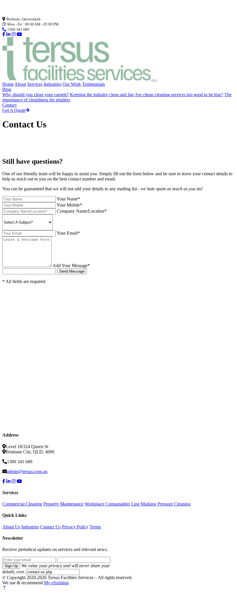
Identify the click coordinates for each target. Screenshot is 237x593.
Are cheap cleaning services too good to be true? (179, 94)
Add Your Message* (71, 265)
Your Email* (68, 233)
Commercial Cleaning (22, 503)
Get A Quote (13, 110)
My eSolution (56, 582)
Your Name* (68, 198)
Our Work (71, 84)
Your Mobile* (69, 204)
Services (34, 84)
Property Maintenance (63, 503)
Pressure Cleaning (174, 503)
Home (8, 84)
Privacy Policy (75, 526)
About (20, 84)
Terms (95, 526)
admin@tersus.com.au (27, 471)
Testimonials (93, 84)
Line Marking (143, 503)
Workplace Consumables (107, 503)
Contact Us (50, 526)
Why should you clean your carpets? (35, 94)
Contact (9, 105)
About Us (11, 526)
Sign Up (11, 566)
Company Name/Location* (82, 211)
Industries (52, 84)
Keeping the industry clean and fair (102, 94)
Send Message (71, 271)
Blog (6, 89)
